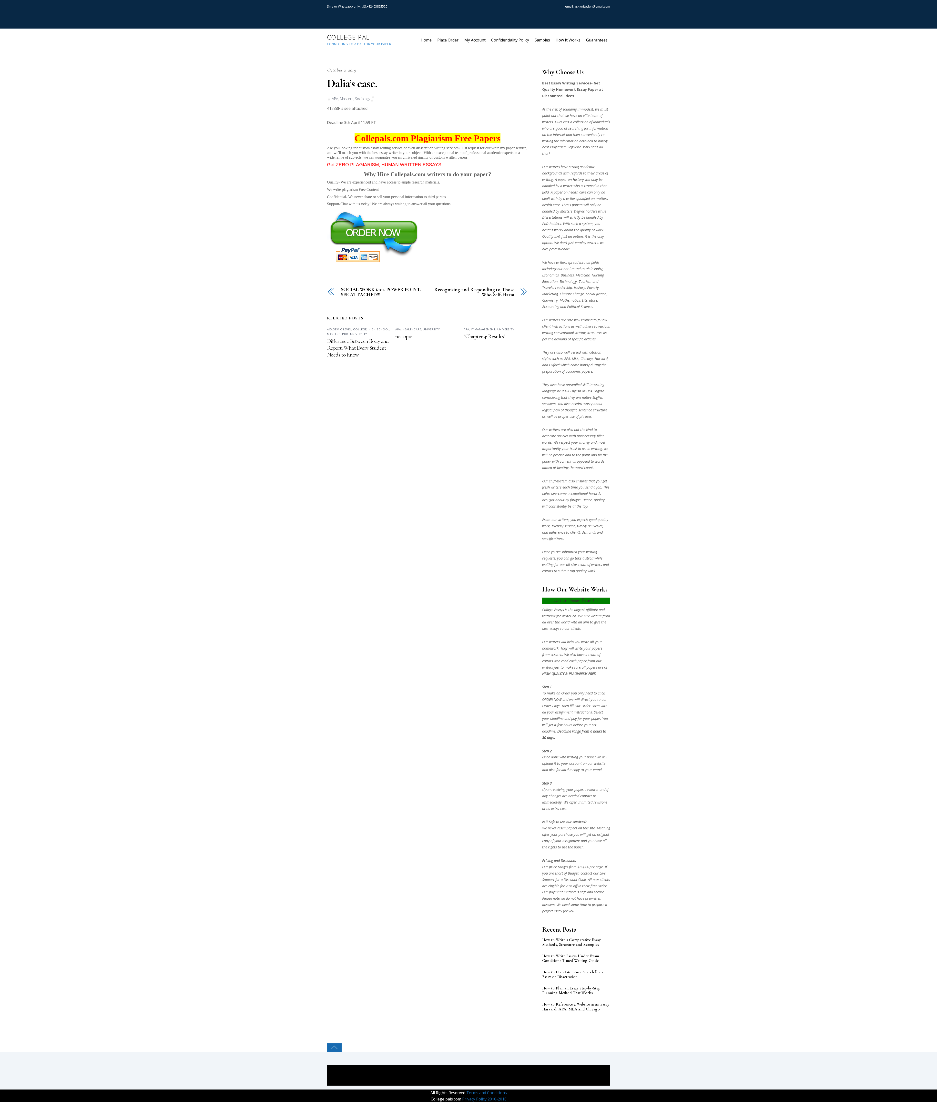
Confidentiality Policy (510, 40)
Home (426, 40)
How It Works (568, 40)
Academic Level (339, 329)
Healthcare (412, 329)
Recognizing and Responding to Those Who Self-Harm (474, 292)
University (358, 334)
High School (378, 329)
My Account (475, 40)
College (360, 329)
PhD (345, 334)
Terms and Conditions (486, 1092)
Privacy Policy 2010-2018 (484, 1099)
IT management (483, 329)
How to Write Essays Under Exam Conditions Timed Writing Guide (570, 958)
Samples (542, 40)
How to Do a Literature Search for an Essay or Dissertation (574, 974)
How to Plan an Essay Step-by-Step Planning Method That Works (571, 990)
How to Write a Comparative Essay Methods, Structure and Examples (571, 942)
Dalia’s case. (352, 83)
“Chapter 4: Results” (484, 336)
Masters (346, 98)
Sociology (362, 98)
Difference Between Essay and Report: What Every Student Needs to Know (358, 348)
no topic (403, 336)
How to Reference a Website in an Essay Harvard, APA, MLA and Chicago (575, 1006)
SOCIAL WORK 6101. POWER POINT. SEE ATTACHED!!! (381, 292)
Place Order (447, 40)
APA (335, 98)
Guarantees (597, 40)
